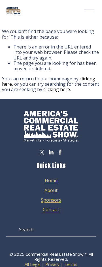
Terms (70, 264)
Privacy (52, 264)
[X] (42, 152)
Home (51, 180)
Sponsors (51, 200)
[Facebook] (60, 152)
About (51, 190)
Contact (51, 209)
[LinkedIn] (51, 152)
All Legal (33, 264)
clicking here (56, 89)
